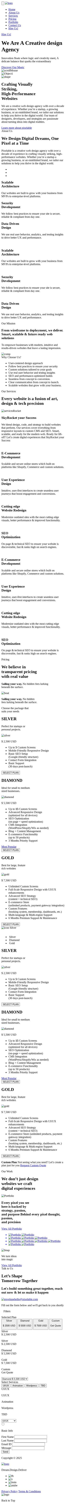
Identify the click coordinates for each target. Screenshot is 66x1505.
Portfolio (13, 22)
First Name (7, 1436)
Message (6, 1447)
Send (5, 1451)
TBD (43, 1385)
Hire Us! (13, 28)
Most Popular (8, 846)
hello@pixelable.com (26, 1299)
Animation (17, 1385)
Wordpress (31, 1385)
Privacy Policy (9, 1491)
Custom (55, 1323)
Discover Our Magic (12, 67)
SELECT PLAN (10, 772)
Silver (9, 1323)
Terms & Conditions (29, 1491)
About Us (13, 12)
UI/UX (6, 1385)
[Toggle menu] (2, 3)
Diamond (25, 1323)
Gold (40, 1323)
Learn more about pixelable (16, 127)
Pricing (12, 18)
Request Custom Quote (33, 1165)
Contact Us (14, 25)
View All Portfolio (11, 1228)
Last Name (7, 1440)
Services (13, 15)
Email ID (6, 1444)
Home (11, 9)
